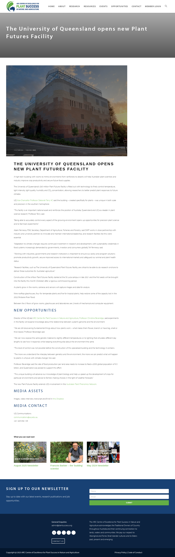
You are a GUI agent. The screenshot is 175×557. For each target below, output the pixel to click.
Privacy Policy (121, 552)
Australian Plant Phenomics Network (81, 384)
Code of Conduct (135, 552)
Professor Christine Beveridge (91, 318)
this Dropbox (58, 398)
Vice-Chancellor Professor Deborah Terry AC (35, 200)
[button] (166, 6)
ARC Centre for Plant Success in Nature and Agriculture (55, 318)
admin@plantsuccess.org (62, 525)
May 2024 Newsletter (98, 465)
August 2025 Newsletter (26, 465)
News (34, 150)
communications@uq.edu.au (26, 417)
